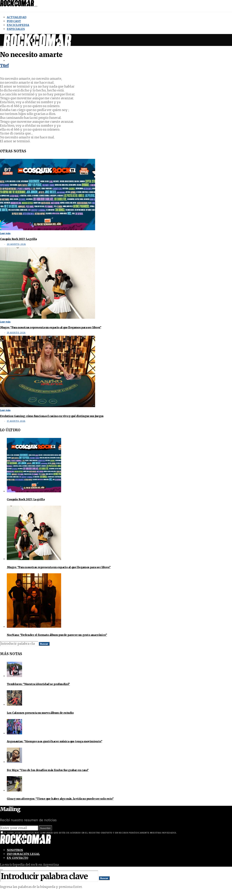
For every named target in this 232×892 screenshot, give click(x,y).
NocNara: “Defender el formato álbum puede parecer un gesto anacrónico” (57, 635)
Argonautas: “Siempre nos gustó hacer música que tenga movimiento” (54, 741)
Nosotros (15, 850)
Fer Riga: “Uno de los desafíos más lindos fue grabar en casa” (47, 770)
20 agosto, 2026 (16, 244)
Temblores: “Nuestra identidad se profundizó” (38, 684)
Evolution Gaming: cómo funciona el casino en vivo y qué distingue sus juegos (51, 416)
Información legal (23, 854)
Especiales (16, 29)
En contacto (17, 858)
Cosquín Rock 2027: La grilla (18, 239)
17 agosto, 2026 (16, 421)
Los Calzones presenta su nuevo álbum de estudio (40, 712)
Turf (4, 65)
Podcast (14, 21)
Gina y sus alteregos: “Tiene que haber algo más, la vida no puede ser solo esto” (60, 798)
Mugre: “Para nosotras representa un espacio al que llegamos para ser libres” (50, 327)
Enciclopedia (18, 25)
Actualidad (16, 17)
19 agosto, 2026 (16, 332)
